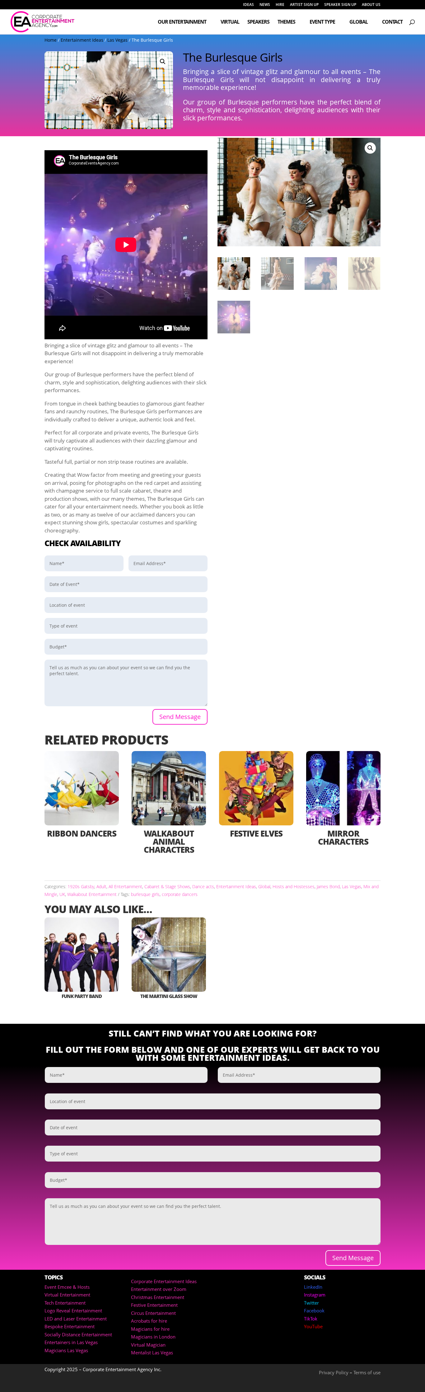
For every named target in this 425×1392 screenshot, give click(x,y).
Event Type (322, 22)
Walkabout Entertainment (92, 894)
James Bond (328, 886)
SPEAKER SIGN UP (340, 5)
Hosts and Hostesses (294, 886)
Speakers (258, 22)
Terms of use (367, 1372)
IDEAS (248, 5)
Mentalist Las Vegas (152, 1352)
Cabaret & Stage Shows (167, 886)
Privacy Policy (333, 1372)
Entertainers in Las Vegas (71, 1342)
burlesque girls (145, 894)
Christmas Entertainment (157, 1297)
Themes (286, 22)
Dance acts (203, 886)
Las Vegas (117, 40)
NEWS (264, 5)
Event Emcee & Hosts (67, 1287)
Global (358, 22)
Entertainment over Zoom (158, 1289)
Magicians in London (153, 1337)
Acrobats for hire (149, 1321)
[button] (162, 61)
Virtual (230, 22)
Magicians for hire (150, 1329)
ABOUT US (371, 5)
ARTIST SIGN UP (304, 5)
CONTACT (392, 22)
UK (62, 894)
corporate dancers (180, 894)
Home (50, 40)
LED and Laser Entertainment (75, 1318)
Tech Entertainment (65, 1303)
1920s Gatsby (81, 886)
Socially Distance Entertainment (78, 1334)
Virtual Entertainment (67, 1295)
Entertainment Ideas (82, 40)
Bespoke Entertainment (69, 1326)
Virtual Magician (148, 1345)
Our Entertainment (182, 22)
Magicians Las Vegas (66, 1350)
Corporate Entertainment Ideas (164, 1281)
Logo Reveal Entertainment (73, 1310)
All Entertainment (125, 886)
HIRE (280, 5)
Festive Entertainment (154, 1305)
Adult (101, 886)
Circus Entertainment (153, 1313)
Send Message (180, 716)
